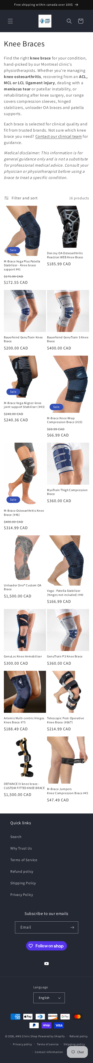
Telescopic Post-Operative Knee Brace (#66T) (65, 720)
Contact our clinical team (58, 136)
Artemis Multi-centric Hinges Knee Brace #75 (24, 720)
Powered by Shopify (51, 1036)
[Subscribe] (72, 927)
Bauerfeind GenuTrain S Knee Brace (67, 339)
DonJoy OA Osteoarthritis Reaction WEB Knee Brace (65, 255)
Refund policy (21, 871)
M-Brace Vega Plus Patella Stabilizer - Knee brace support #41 (22, 265)
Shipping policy (74, 1044)
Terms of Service (23, 860)
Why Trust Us (21, 848)
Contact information (49, 1052)
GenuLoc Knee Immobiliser (23, 656)
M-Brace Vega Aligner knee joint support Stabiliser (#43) (24, 405)
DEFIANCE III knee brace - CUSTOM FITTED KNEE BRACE (24, 786)
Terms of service (48, 1044)
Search (16, 836)
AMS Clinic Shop (26, 1036)
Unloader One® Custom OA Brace (22, 587)
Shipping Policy (23, 883)
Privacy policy (22, 1044)
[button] (10, 21)
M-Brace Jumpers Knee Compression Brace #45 (67, 791)
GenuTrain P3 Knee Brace (65, 656)
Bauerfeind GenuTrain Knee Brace (23, 339)
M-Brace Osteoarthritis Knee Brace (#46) (24, 513)
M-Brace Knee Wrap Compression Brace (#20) (65, 420)
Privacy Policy (21, 894)
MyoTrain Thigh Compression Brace (67, 492)
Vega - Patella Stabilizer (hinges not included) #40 (65, 593)
